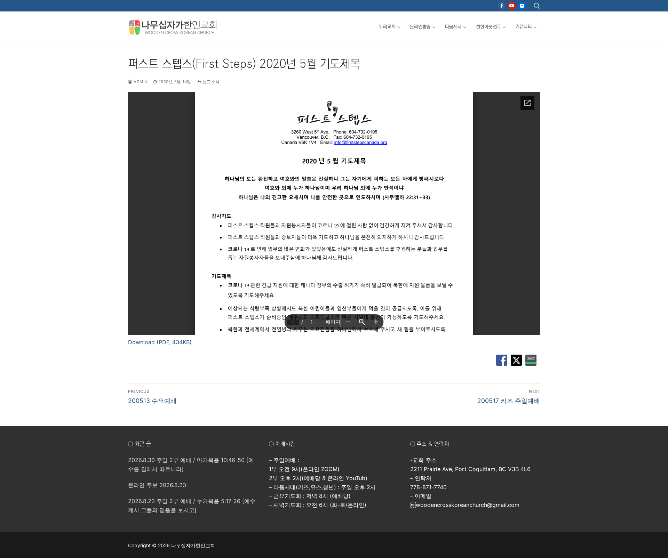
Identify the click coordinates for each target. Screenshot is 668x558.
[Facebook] (502, 6)
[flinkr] (522, 6)
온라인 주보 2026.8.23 (157, 485)
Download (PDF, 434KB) (160, 342)
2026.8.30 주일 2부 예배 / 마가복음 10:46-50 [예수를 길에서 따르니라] (191, 464)
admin (140, 81)
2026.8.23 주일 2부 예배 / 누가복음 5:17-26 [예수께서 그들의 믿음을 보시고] (191, 505)
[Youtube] (512, 6)
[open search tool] (537, 6)
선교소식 (210, 81)
